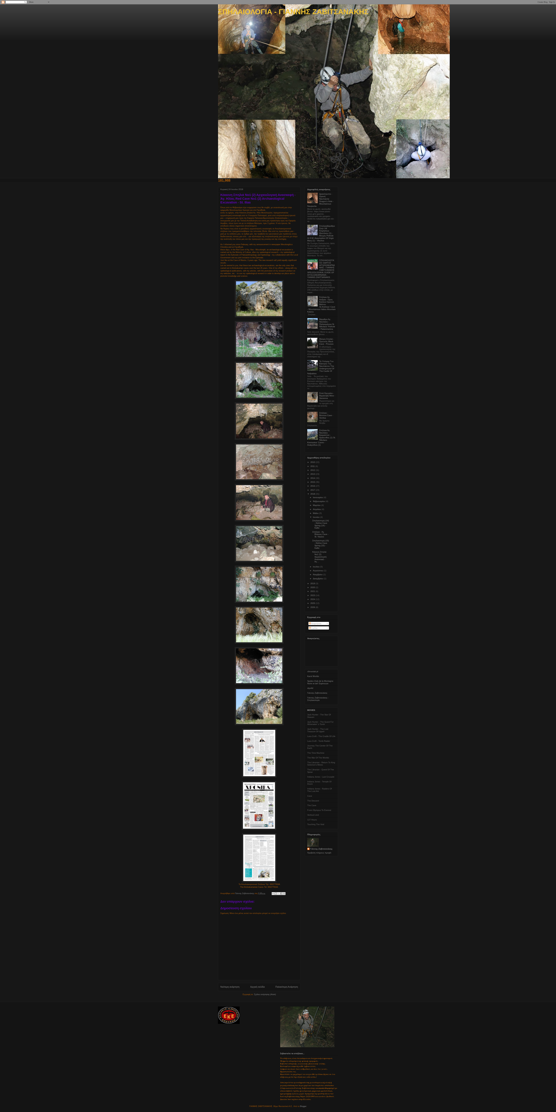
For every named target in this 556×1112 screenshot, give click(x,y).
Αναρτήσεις (316, 623)
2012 (313, 470)
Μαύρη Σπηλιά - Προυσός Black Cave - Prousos (326, 341)
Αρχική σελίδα (257, 987)
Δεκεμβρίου (318, 578)
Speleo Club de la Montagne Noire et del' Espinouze (320, 682)
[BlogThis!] (275, 893)
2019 (313, 583)
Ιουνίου (316, 517)
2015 (313, 482)
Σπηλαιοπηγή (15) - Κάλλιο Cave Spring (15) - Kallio (320, 544)
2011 (312, 466)
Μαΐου (316, 513)
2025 (313, 603)
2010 (313, 462)
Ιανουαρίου (318, 497)
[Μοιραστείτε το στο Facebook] (281, 893)
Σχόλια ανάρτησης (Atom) (265, 994)
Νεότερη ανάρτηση (229, 987)
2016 (313, 486)
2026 (313, 607)
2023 (313, 595)
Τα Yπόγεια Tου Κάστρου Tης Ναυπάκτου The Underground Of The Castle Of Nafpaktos (320, 367)
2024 (313, 599)
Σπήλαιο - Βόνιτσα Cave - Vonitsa (326, 415)
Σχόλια (314, 628)
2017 (313, 490)
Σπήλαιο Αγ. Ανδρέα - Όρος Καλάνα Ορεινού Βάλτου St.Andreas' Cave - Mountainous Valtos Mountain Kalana (321, 304)
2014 (313, 478)
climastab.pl (312, 671)
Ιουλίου (316, 566)
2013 (313, 474)
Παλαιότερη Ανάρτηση (286, 987)
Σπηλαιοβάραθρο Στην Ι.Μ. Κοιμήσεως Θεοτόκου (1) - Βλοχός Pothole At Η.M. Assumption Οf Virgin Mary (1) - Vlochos (321, 233)
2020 (313, 587)
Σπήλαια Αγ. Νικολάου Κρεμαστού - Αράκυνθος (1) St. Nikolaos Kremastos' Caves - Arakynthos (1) (321, 437)
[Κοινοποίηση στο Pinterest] (284, 893)
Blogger (303, 1106)
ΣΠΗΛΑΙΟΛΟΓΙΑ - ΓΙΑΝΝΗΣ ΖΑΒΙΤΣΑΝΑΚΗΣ (293, 12)
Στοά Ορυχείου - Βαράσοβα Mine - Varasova (327, 395)
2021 (313, 591)
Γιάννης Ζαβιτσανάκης (317, 693)
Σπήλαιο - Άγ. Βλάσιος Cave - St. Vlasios (320, 534)
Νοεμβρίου (318, 574)
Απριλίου (317, 509)
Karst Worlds (313, 676)
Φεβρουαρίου (319, 501)
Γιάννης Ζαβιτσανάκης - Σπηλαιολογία (318, 699)
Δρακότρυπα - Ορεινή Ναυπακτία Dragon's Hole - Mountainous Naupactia (320, 200)
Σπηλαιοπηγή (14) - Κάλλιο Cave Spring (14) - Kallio (320, 524)
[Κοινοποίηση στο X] (278, 893)
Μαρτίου (317, 505)
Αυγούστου (318, 570)
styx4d (310, 688)
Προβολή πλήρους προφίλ (319, 853)
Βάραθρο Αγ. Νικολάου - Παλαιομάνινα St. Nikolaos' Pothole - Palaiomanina (327, 324)
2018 (313, 494)
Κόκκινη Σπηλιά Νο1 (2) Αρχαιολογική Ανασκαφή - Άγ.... (319, 557)
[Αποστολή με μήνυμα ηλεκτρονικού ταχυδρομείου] (273, 893)
